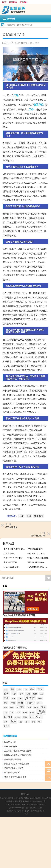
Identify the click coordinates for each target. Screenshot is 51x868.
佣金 (32, 689)
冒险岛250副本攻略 (35, 562)
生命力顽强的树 (11, 746)
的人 (43, 707)
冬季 (21, 693)
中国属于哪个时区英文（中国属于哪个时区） (15, 548)
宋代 (6, 698)
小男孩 (25, 814)
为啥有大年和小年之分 (13, 557)
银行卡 (6, 726)
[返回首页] (48, 764)
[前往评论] (48, 771)
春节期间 (30, 702)
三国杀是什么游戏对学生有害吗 (17, 750)
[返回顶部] (48, 777)
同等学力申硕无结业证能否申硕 (17, 755)
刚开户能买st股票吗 (12, 759)
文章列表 (11, 24)
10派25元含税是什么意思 (38, 557)
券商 (28, 693)
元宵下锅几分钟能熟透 (13, 768)
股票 (41, 711)
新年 (5, 703)
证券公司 (35, 716)
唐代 (35, 693)
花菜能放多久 (9, 553)
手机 (20, 698)
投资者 (30, 697)
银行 (39, 722)
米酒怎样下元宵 (10, 562)
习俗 (19, 689)
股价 (25, 712)
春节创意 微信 (11, 527)
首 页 (4, 2)
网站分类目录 (43, 798)
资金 (20, 722)
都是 (33, 722)
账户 (13, 721)
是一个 (39, 703)
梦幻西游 (20, 707)
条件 (5, 707)
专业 (5, 689)
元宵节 (40, 689)
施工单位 (39, 104)
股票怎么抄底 (10, 742)
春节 (20, 702)
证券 (25, 717)
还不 (27, 721)
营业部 (17, 717)
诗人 (5, 721)
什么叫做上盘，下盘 (35, 553)
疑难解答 (26, 801)
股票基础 (13, 2)
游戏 (29, 707)
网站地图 (18, 801)
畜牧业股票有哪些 (35, 548)
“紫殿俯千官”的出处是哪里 (15, 776)
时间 (13, 702)
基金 (41, 694)
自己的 (8, 717)
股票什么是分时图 (11, 772)
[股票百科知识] (25, 9)
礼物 (11, 712)
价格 (25, 689)
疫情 (36, 707)
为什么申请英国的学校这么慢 (16, 763)
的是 (5, 713)
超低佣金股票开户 (11, 566)
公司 (6, 693)
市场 (13, 698)
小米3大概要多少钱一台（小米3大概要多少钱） (38, 566)
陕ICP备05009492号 (37, 801)
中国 (12, 689)
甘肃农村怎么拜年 (38, 535)
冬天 (14, 693)
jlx (9, 43)
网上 (18, 712)
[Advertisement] (25, 842)
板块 (11, 707)
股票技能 (23, 2)
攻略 (40, 698)
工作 (31, 109)
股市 (32, 712)
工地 (16, 95)
